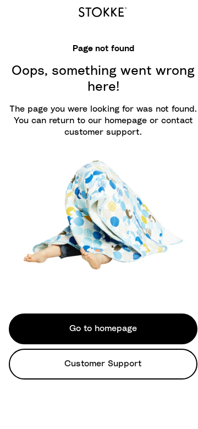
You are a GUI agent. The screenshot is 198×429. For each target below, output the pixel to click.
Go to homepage (103, 328)
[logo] (103, 10)
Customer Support (103, 363)
